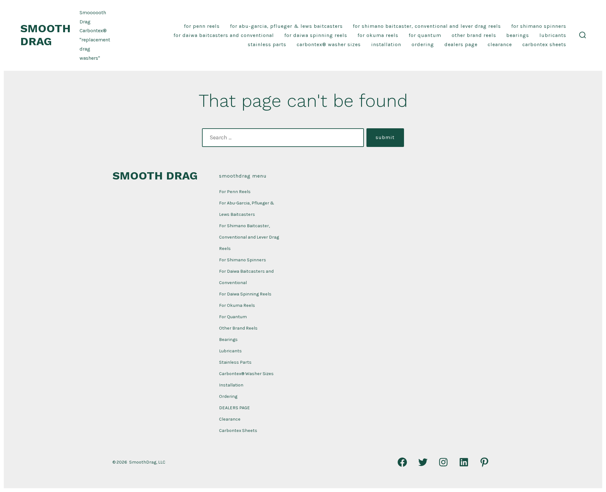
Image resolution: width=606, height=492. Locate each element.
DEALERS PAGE (461, 44)
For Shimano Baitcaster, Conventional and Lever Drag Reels (427, 26)
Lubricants (552, 35)
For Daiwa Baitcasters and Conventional (224, 35)
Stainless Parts (267, 44)
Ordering (423, 44)
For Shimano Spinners (538, 26)
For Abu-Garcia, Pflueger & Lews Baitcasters (286, 26)
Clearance (500, 44)
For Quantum (425, 35)
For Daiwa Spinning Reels (315, 35)
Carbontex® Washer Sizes (329, 44)
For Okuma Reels (378, 35)
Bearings (517, 35)
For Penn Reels (202, 26)
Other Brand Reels (474, 35)
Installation (386, 44)
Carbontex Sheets (544, 44)
